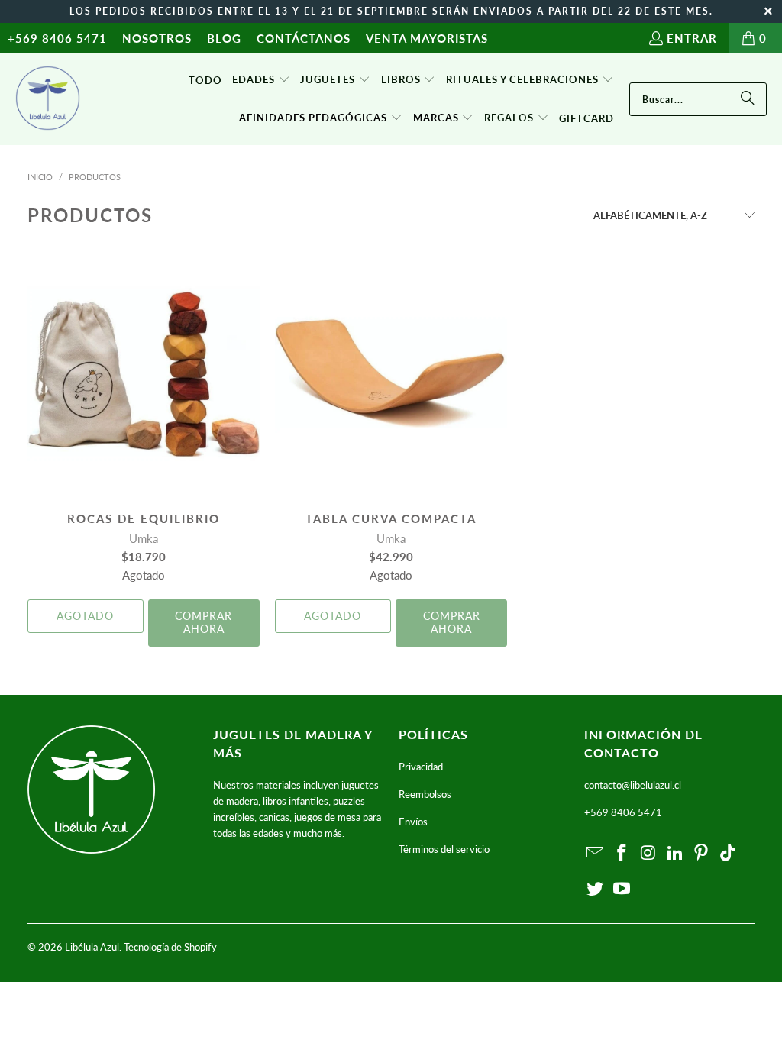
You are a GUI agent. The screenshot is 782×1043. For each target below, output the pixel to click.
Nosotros (157, 38)
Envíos (413, 821)
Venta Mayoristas (427, 38)
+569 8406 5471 (57, 38)
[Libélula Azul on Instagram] (649, 853)
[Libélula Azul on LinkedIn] (675, 853)
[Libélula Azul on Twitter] (595, 889)
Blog (224, 38)
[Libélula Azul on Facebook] (622, 853)
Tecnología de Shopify (170, 947)
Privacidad (421, 766)
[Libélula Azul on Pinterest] (701, 853)
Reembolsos (425, 794)
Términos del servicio (444, 849)
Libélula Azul (92, 947)
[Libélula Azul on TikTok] (728, 853)
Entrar (692, 38)
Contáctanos (304, 38)
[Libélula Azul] (47, 99)
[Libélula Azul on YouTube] (622, 889)
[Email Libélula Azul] (595, 853)
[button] (261, 80)
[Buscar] (748, 99)
